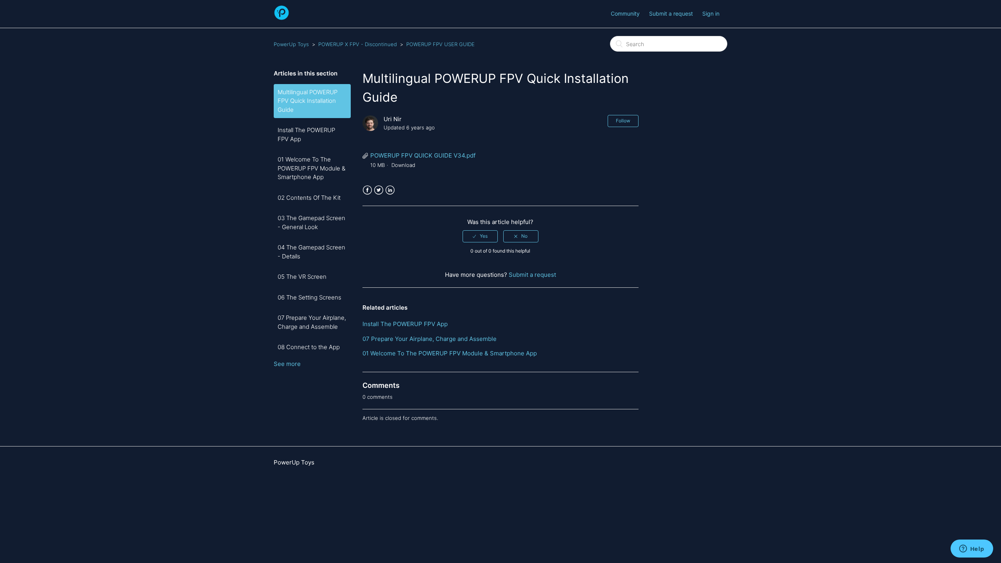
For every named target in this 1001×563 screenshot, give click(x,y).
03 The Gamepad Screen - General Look (311, 222)
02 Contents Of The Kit (309, 197)
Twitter (379, 190)
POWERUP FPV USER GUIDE (440, 44)
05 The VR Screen (302, 276)
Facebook (367, 190)
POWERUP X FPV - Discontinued (357, 44)
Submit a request (671, 13)
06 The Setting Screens (309, 297)
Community (625, 13)
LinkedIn (390, 190)
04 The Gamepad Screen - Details (311, 252)
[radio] (480, 236)
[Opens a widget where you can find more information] (971, 549)
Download (403, 165)
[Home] (281, 18)
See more (287, 364)
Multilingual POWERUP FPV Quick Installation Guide (307, 100)
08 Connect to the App (309, 347)
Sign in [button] (710, 13)
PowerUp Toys (291, 44)
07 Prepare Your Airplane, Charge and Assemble (312, 322)
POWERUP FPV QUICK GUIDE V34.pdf (422, 155)
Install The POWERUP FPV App (306, 134)
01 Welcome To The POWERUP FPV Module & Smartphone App (311, 168)
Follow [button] (623, 121)
